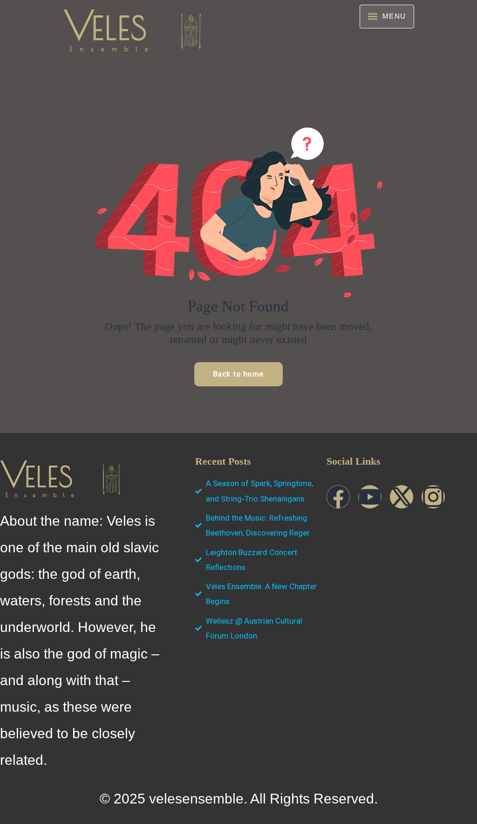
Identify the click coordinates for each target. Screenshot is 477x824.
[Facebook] (338, 496)
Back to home (238, 374)
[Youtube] (370, 496)
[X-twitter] (401, 496)
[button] (387, 16)
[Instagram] (433, 496)
